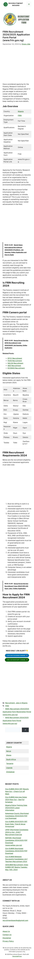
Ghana (8, 755)
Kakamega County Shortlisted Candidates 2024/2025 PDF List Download (17, 815)
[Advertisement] (17, 65)
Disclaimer (7, 938)
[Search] (25, 730)
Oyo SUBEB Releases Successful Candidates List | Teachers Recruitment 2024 (16, 859)
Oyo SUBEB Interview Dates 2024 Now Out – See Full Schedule (16, 799)
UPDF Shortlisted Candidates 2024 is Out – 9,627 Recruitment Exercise (16, 832)
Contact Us (7, 935)
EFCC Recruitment (15, 358)
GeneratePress (17, 956)
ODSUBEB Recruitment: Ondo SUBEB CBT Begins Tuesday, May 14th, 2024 (16, 867)
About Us (6, 931)
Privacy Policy (8, 941)
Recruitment (10, 703)
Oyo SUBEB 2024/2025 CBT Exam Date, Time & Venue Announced (16, 824)
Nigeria (21, 111)
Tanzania (9, 764)
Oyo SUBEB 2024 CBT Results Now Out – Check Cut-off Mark (17, 791)
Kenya (8, 751)
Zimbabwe (10, 772)
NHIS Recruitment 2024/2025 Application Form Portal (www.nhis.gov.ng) (16, 720)
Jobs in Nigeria (21, 703)
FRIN (20, 116)
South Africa (11, 759)
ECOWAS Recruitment (16, 368)
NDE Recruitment (14, 366)
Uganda (9, 768)
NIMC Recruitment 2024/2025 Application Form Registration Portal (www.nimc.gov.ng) (17, 712)
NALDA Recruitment (15, 363)
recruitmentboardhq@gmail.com (15, 920)
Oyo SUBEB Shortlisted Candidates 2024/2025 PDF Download (16, 851)
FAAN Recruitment (15, 361)
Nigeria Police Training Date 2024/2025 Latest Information (16, 807)
